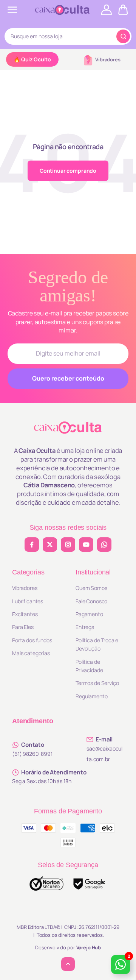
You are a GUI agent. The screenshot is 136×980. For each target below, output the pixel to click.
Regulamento (91, 696)
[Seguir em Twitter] (50, 544)
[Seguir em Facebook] (32, 544)
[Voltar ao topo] (68, 964)
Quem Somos (91, 587)
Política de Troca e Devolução (97, 644)
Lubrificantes (27, 601)
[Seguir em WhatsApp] (104, 544)
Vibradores (108, 59)
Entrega (85, 626)
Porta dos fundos (32, 640)
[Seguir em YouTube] (86, 544)
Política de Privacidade (89, 666)
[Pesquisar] (123, 36)
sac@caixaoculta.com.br (104, 754)
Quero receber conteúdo (68, 378)
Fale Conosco (91, 601)
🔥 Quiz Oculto (32, 59)
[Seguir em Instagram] (68, 544)
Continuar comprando (68, 170)
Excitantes (25, 614)
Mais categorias (31, 653)
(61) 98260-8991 (32, 753)
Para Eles (23, 626)
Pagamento (89, 614)
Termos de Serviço (97, 683)
